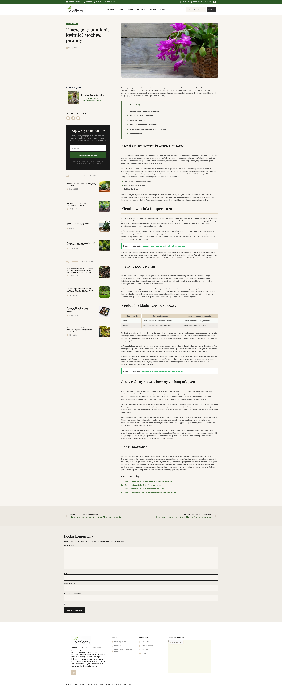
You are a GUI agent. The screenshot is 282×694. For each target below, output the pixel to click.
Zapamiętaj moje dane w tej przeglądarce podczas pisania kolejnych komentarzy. (100, 604)
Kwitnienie (110, 9)
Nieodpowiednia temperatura (140, 116)
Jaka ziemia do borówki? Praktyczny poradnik (77, 204)
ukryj (138, 105)
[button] (68, 118)
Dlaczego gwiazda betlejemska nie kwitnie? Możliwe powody (151, 492)
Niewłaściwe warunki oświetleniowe (143, 111)
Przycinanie (141, 9)
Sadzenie (153, 9)
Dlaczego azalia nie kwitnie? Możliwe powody (144, 488)
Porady (130, 9)
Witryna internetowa (73, 593)
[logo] (76, 9)
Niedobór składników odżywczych (142, 125)
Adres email (69, 583)
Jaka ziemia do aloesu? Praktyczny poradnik (81, 184)
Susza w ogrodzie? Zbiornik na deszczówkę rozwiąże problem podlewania (79, 330)
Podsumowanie (134, 134)
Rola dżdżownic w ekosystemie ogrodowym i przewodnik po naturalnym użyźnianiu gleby (80, 270)
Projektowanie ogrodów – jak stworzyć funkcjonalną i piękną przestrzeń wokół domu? (80, 290)
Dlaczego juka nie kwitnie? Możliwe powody (144, 485)
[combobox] (196, 9)
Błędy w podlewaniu (136, 120)
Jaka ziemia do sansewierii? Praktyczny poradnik (78, 224)
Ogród (121, 9)
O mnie (162, 9)
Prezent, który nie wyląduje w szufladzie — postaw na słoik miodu (79, 310)
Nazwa (67, 573)
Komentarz (69, 546)
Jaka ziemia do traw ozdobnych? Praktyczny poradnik (81, 244)
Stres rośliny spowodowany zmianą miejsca (146, 129)
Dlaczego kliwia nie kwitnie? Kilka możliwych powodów (148, 481)
